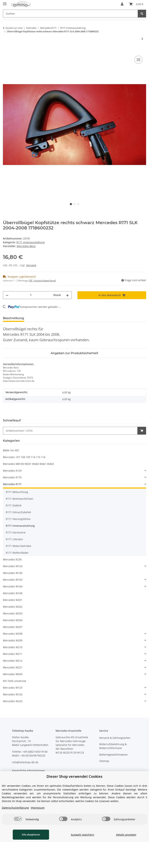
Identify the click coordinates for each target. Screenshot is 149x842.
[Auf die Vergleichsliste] (138, 60)
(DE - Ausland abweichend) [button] (42, 280)
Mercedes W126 (12, 694)
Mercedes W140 (12, 573)
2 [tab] (74, 204)
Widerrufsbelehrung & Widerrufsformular (113, 746)
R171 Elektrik (13, 505)
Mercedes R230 (12, 559)
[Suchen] (142, 14)
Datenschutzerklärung (15, 807)
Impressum (38, 807)
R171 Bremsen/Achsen (19, 498)
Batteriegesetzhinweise (113, 754)
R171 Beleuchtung (17, 492)
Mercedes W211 (12, 654)
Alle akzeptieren (31, 834)
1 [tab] (71, 204)
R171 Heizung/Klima (18, 519)
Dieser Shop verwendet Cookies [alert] (74, 776)
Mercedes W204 (12, 620)
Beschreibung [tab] (13, 318)
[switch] (18, 819)
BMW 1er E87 (11, 450)
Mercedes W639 (12, 674)
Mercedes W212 (12, 660)
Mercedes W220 (12, 701)
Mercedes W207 (12, 627)
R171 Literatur (14, 539)
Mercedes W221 (12, 667)
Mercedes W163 (12, 579)
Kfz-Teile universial (14, 681)
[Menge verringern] (7, 295)
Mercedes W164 (12, 586)
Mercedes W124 (12, 566)
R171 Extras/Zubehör (18, 512)
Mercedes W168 (12, 593)
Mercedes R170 (12, 477)
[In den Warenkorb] (6, 51)
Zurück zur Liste (14, 28)
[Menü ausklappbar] (5, 2)
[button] (122, 4)
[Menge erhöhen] (67, 295)
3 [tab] (78, 204)
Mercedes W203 (12, 613)
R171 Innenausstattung (30, 242)
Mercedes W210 (12, 647)
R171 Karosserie (15, 532)
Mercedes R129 (12, 470)
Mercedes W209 (12, 640)
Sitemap (104, 761)
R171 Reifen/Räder (17, 552)
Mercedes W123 (12, 687)
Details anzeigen (126, 834)
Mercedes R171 (12, 484)
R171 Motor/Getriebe (18, 546)
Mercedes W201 (12, 600)
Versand (31, 265)
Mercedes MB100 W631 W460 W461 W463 (28, 464)
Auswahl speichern (82, 834)
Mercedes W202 (12, 606)
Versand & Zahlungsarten (114, 738)
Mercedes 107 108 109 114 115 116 (24, 457)
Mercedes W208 (12, 633)
